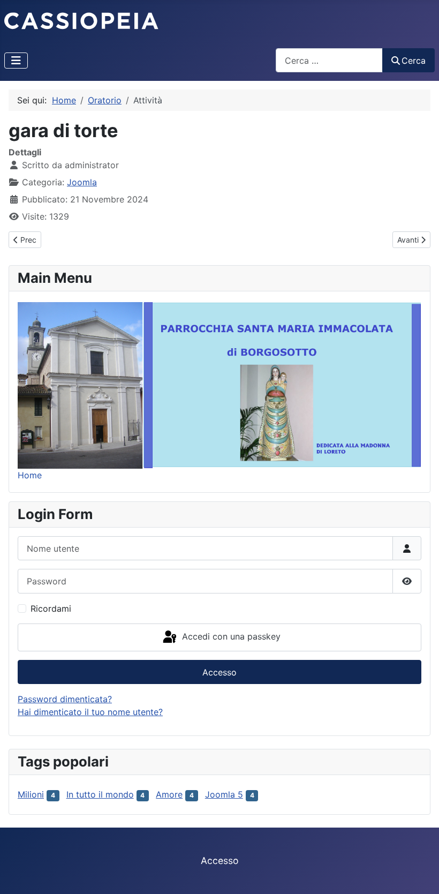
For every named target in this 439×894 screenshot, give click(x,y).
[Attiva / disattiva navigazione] (16, 60)
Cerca (414, 60)
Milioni (31, 794)
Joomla (82, 182)
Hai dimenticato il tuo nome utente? (90, 712)
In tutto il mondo (100, 794)
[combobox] (329, 60)
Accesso (219, 672)
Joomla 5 (224, 794)
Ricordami (51, 608)
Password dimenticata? (65, 699)
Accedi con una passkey (230, 636)
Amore (169, 794)
